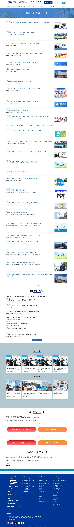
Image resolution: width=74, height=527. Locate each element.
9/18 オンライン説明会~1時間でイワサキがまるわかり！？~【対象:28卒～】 (29, 22)
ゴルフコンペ (57, 488)
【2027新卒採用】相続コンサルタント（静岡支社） (60, 369)
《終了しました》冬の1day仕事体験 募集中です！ (21, 262)
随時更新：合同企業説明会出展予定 (17, 212)
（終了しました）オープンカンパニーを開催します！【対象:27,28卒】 (27, 152)
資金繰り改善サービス (42, 485)
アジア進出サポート (42, 491)
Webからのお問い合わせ (12, 506)
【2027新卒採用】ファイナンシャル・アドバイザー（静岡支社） (13, 369)
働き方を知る (31, 6)
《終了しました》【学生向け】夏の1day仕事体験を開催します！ (25, 223)
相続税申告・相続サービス (29, 480)
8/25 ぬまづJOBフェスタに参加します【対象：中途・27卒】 (24, 130)
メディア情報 (57, 483)
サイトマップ (55, 506)
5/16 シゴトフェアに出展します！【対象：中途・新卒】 (23, 62)
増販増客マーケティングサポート (44, 489)
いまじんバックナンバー (59, 485)
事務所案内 (55, 476)
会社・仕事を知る (21, 6)
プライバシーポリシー (57, 502)
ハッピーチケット (57, 489)
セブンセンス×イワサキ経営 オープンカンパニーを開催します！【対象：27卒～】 (30, 125)
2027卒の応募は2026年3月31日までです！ (19, 82)
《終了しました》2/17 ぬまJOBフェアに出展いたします (23, 235)
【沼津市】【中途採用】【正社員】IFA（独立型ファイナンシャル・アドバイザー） (44, 395)
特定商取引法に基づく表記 (58, 504)
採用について (14, 469)
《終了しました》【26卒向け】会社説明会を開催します (23, 178)
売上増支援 (26, 488)
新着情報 (54, 499)
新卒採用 (52, 6)
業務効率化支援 (27, 491)
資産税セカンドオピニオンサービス (44, 501)
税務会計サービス (27, 478)
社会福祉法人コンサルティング (44, 483)
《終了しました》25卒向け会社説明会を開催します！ (22, 252)
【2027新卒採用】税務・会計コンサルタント (44, 369)
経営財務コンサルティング (29, 482)
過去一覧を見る (37, 339)
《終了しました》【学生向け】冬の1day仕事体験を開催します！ (25, 203)
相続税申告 (40, 499)
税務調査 (40, 488)
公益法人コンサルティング (43, 481)
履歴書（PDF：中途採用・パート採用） (21, 429)
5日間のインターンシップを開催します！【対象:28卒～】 (23, 32)
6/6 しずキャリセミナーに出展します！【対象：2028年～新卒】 (25, 53)
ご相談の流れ (55, 498)
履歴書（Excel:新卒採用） (52, 443)
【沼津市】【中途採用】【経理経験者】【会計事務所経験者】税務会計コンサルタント (29, 395)
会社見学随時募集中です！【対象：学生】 (19, 69)
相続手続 (40, 498)
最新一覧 (37, 285)
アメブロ (56, 486)
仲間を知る (42, 6)
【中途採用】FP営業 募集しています (17, 190)
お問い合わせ (49, 2)
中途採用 (62, 6)
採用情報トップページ (11, 6)
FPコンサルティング (28, 485)
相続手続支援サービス (28, 483)
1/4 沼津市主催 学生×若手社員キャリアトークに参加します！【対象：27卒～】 (29, 117)
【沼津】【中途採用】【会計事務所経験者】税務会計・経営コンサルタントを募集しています (29, 275)
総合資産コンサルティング (29, 486)
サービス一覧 (24, 476)
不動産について (56, 495)
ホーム (8, 469)
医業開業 (40, 478)
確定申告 (40, 496)
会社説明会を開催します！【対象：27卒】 (19, 110)
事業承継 (40, 486)
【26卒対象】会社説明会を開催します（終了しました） (23, 162)
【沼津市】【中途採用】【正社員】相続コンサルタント (60, 394)
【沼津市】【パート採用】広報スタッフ (13, 394)
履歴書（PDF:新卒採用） (52, 429)
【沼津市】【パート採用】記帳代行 (17, 172)
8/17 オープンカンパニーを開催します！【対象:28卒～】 (24, 43)
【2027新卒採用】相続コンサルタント (29, 369)
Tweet (8, 463)
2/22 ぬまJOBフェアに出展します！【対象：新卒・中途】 (23, 88)
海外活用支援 (26, 489)
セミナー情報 (55, 492)
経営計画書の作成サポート (43, 480)
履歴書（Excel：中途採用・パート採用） (21, 443)
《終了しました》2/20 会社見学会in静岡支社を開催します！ (24, 242)
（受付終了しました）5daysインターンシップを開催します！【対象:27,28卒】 (29, 141)
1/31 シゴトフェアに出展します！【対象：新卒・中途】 (23, 101)
